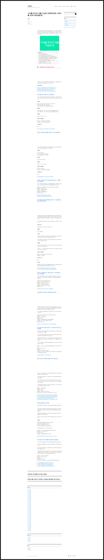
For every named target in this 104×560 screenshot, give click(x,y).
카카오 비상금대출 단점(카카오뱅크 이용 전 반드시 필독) (45, 462)
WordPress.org (29, 550)
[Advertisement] (50, 23)
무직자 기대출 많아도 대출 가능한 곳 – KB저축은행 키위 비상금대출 (47, 58)
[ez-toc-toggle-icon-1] (56, 52)
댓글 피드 (29, 549)
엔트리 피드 (29, 548)
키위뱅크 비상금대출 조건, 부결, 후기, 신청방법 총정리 (45, 288)
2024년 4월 (29, 492)
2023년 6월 (29, 501)
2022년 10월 (29, 505)
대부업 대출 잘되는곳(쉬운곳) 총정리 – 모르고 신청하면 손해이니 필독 (47, 399)
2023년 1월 (29, 503)
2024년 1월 (29, 495)
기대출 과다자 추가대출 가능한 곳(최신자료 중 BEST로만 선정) (46, 87)
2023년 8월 (29, 499)
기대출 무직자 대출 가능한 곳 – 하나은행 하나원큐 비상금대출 (47, 60)
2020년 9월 (29, 526)
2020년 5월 (29, 530)
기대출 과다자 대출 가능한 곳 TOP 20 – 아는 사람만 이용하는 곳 (46, 88)
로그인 (29, 547)
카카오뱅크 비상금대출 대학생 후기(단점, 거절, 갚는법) (45, 463)
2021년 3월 (29, 521)
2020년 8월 (29, 527)
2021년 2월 (29, 522)
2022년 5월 (29, 509)
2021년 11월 (29, 514)
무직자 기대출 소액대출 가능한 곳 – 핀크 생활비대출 (45, 55)
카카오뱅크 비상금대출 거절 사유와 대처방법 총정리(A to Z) (46, 465)
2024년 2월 (29, 494)
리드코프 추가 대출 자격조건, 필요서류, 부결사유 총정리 (45, 398)
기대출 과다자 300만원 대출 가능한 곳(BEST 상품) (44, 196)
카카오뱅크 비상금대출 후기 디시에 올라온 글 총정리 (45, 464)
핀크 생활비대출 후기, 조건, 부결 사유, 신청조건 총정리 (45, 176)
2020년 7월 (29, 528)
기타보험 (64, 6)
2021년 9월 (29, 516)
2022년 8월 (29, 507)
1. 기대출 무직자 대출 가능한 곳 (42, 53)
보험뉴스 (67, 6)
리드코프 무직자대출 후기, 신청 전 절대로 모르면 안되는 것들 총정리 (47, 394)
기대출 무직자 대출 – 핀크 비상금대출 (43, 54)
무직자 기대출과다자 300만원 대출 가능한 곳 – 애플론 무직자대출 (47, 56)
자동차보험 (56, 6)
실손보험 (60, 6)
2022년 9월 (29, 506)
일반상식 (75, 6)
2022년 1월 (29, 513)
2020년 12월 (29, 524)
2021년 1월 (29, 523)
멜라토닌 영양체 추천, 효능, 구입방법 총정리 (70, 27)
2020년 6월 (29, 529)
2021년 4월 (29, 520)
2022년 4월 (29, 510)
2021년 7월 (29, 518)
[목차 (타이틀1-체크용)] (56, 52)
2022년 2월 (29, 512)
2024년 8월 (29, 489)
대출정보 (71, 6)
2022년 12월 (29, 504)
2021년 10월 (29, 515)
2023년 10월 (29, 497)
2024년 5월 (29, 491)
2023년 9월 (29, 498)
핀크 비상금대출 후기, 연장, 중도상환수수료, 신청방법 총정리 (46, 128)
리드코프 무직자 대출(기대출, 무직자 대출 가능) (45, 61)
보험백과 (30, 6)
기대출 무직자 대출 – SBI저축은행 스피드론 (44, 59)
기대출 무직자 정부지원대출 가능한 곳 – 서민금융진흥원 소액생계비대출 (48, 57)
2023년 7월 (29, 500)
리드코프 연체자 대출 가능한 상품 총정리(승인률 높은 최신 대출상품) (47, 395)
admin (28, 20)
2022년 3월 (29, 511)
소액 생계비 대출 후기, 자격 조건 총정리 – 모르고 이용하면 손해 (46, 267)
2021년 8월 (29, 517)
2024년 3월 (29, 493)
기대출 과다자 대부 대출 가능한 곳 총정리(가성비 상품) (45, 89)
